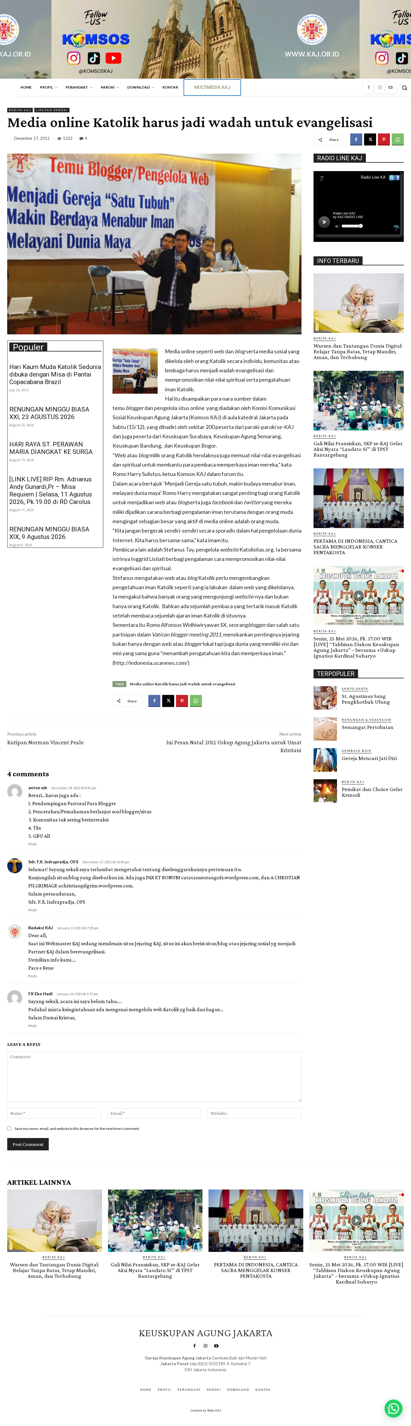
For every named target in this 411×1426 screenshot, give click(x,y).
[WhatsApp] (398, 139)
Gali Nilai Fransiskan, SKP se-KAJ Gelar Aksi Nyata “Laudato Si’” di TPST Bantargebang (358, 449)
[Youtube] (390, 87)
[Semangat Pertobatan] (325, 729)
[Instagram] (379, 87)
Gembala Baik (357, 750)
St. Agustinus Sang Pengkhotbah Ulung (366, 699)
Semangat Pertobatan (368, 727)
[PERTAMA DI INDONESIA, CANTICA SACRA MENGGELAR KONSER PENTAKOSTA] (359, 498)
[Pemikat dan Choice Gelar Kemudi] (325, 791)
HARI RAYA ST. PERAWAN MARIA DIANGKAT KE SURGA (51, 448)
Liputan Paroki (52, 110)
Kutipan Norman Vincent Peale (45, 742)
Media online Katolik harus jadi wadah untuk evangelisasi (182, 683)
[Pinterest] (384, 139)
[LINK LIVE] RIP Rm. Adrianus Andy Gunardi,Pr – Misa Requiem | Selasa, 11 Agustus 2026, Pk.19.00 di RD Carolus (50, 490)
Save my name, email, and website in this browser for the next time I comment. (77, 1128)
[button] (394, 1408)
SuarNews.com (196, 1375)
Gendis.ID (324, 805)
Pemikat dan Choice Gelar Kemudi (372, 792)
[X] (370, 139)
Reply (32, 844)
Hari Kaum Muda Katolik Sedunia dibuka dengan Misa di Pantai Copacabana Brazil (55, 374)
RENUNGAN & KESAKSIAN (366, 719)
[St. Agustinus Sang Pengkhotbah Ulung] (325, 698)
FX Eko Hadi (40, 993)
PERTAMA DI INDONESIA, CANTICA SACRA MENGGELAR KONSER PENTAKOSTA (355, 546)
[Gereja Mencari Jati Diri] (325, 760)
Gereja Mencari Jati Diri (369, 758)
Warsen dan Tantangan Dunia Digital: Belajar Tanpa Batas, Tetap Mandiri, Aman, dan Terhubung (358, 351)
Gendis (223, 1375)
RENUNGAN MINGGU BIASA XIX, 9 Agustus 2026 (49, 533)
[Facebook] (368, 87)
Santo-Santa (355, 688)
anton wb (37, 787)
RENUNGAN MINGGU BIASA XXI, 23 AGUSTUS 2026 (49, 413)
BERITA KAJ (20, 110)
